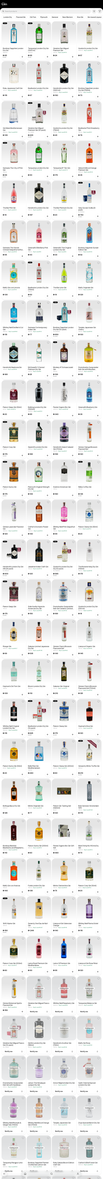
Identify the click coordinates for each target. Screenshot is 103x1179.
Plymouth (43, 17)
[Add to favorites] (23, 24)
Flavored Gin (21, 17)
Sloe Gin (80, 17)
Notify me (34, 1011)
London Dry (7, 17)
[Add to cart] (22, 56)
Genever (55, 17)
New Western (67, 17)
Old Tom (33, 17)
